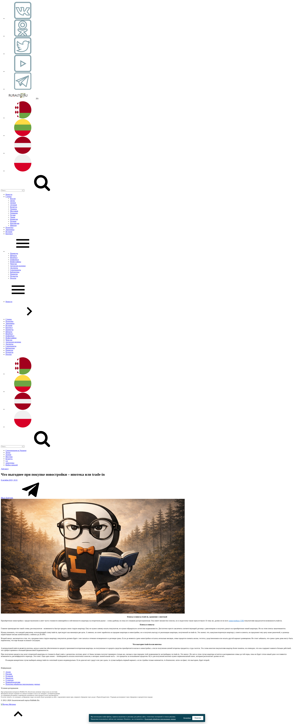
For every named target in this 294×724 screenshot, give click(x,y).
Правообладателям (13, 682)
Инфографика (15, 262)
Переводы (14, 253)
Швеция (13, 225)
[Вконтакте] (23, 18)
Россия (13, 199)
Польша (13, 221)
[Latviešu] (23, 153)
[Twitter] (23, 54)
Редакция (9, 676)
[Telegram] (23, 89)
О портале (10, 680)
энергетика (10, 463)
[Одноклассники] (23, 36)
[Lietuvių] (23, 135)
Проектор (14, 274)
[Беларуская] (23, 118)
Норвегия (14, 219)
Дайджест (5, 469)
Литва (12, 201)
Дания (12, 217)
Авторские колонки (18, 266)
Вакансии (9, 678)
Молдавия (14, 211)
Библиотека (14, 272)
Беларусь (13, 207)
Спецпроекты (15, 270)
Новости (9, 194)
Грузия (12, 215)
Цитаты (13, 278)
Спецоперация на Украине (16, 450)
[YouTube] (23, 71)
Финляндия (14, 223)
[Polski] (23, 171)
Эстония (13, 205)
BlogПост (14, 258)
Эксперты (14, 268)
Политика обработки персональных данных (23, 684)
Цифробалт (14, 260)
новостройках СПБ (236, 621)
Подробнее (187, 718)
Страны (9, 197)
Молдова (9, 457)
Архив (8, 672)
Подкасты (14, 276)
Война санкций (12, 465)
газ (7, 461)
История (9, 232)
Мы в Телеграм (7, 498)
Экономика (10, 230)
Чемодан (13, 264)
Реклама (9, 674)
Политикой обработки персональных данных (160, 719)
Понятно (198, 718)
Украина (13, 209)
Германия (14, 213)
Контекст (9, 234)
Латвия (13, 203)
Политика (9, 227)
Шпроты (13, 255)
